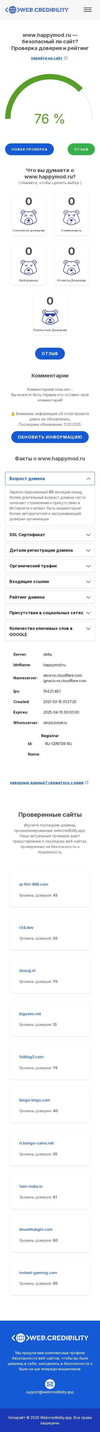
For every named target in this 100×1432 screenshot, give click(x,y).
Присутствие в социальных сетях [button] (46, 612)
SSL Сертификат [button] (27, 534)
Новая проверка (29, 149)
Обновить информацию (50, 437)
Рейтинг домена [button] (27, 597)
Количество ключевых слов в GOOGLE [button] (41, 631)
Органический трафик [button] (33, 565)
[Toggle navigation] (88, 9)
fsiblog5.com (31, 1057)
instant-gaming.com (38, 1272)
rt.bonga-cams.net (36, 1143)
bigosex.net (30, 1014)
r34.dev (26, 927)
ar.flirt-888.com (33, 884)
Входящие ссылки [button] (29, 581)
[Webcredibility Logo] (37, 10)
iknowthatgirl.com (36, 1229)
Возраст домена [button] (27, 478)
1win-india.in (31, 1186)
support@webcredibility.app (50, 1392)
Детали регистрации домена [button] (41, 550)
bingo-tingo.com (34, 1100)
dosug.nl (27, 970)
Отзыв (81, 149)
